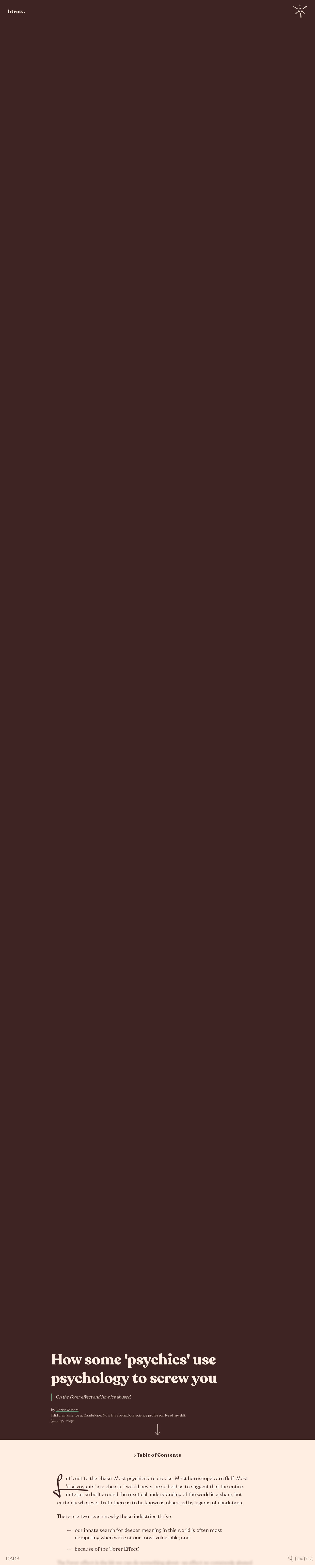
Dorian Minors (67, 1410)
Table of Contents (159, 1455)
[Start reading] (157, 1431)
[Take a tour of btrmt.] (304, 11)
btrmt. (16, 11)
